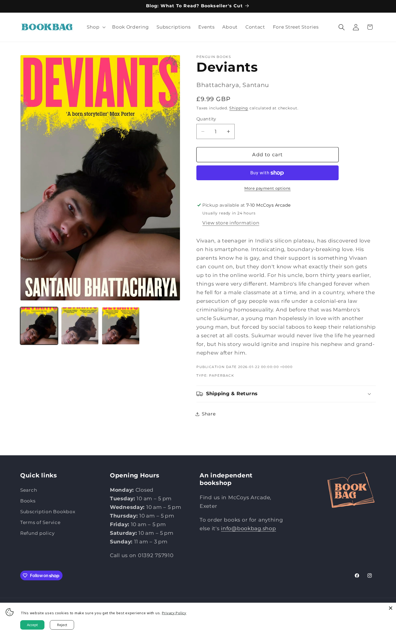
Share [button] (209, 414)
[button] (95, 27)
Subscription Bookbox (47, 511)
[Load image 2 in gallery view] (80, 326)
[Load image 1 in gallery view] (39, 326)
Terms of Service (40, 522)
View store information (230, 222)
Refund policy (37, 533)
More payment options (267, 188)
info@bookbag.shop (248, 528)
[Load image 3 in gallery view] (121, 326)
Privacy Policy (174, 612)
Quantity (206, 119)
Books (28, 501)
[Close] (390, 608)
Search (28, 490)
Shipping (238, 108)
